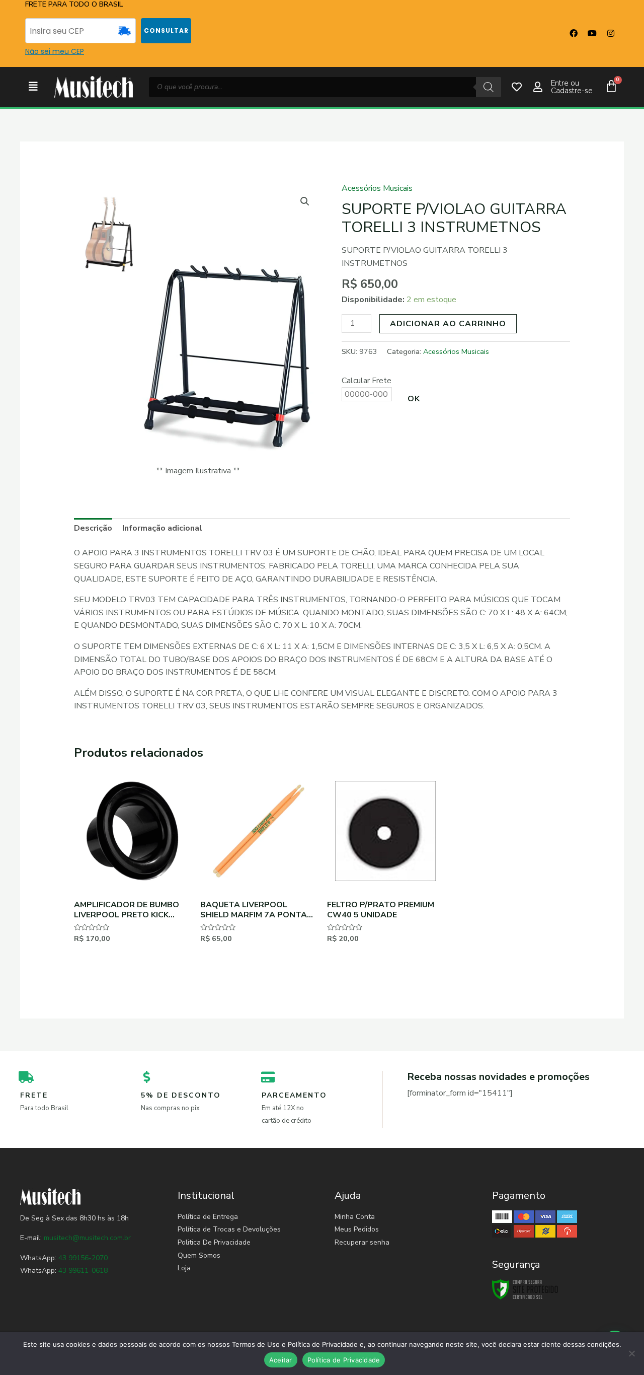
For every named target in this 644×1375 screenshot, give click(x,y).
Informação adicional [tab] (162, 528)
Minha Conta (355, 1216)
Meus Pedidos (357, 1229)
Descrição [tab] (93, 528)
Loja (184, 1268)
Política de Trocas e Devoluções (229, 1229)
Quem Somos (199, 1255)
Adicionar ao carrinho (448, 323)
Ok (414, 398)
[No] (631, 1353)
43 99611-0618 (83, 1270)
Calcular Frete (366, 380)
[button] (33, 87)
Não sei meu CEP (54, 51)
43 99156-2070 (82, 1258)
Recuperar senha (362, 1242)
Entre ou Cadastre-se (572, 87)
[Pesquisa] (488, 87)
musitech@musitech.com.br (87, 1238)
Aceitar (280, 1360)
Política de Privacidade (343, 1360)
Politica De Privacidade (214, 1242)
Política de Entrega (208, 1216)
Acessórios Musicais (377, 188)
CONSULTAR (166, 30)
